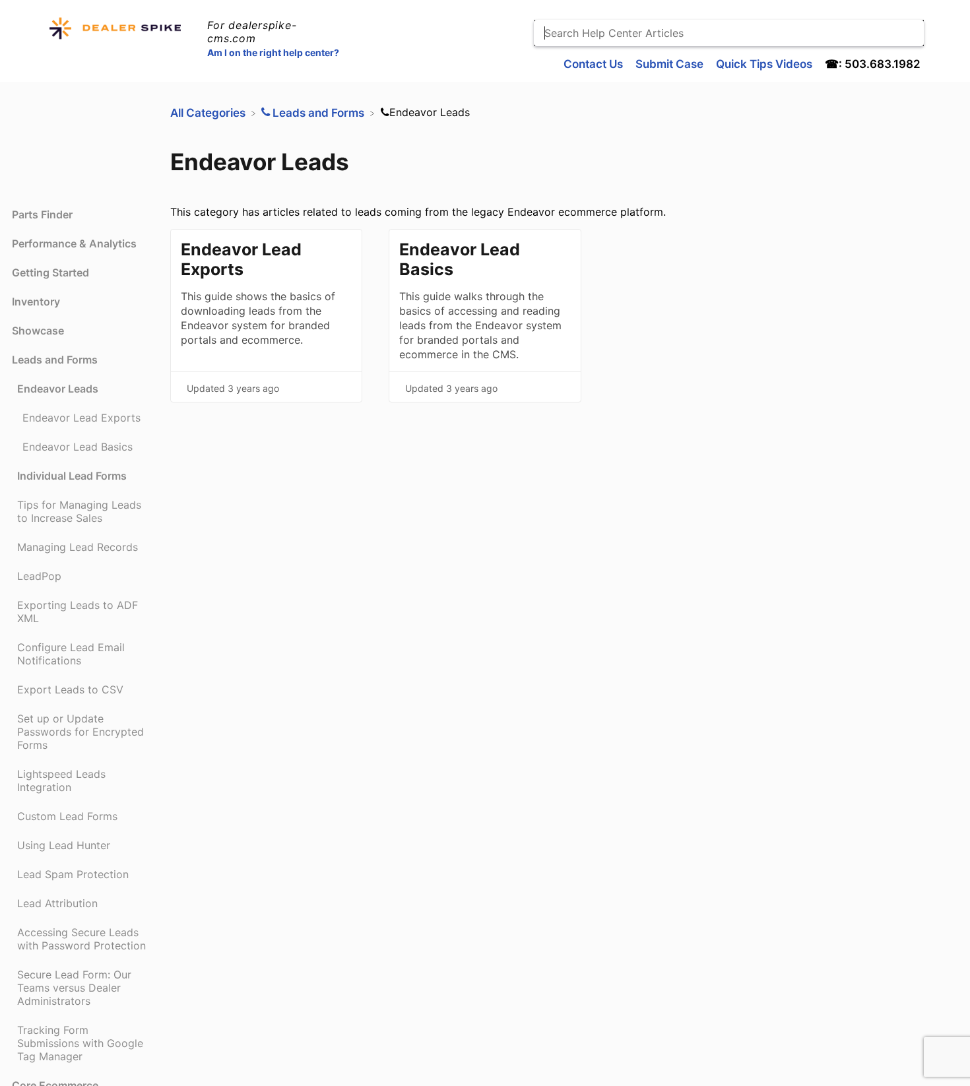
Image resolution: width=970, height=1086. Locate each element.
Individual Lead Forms (72, 475)
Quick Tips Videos (765, 64)
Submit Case (670, 64)
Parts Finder (42, 214)
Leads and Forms (55, 359)
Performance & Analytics (74, 243)
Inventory (36, 301)
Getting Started (50, 272)
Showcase (38, 330)
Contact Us (595, 64)
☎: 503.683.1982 (873, 64)
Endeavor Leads (57, 388)
